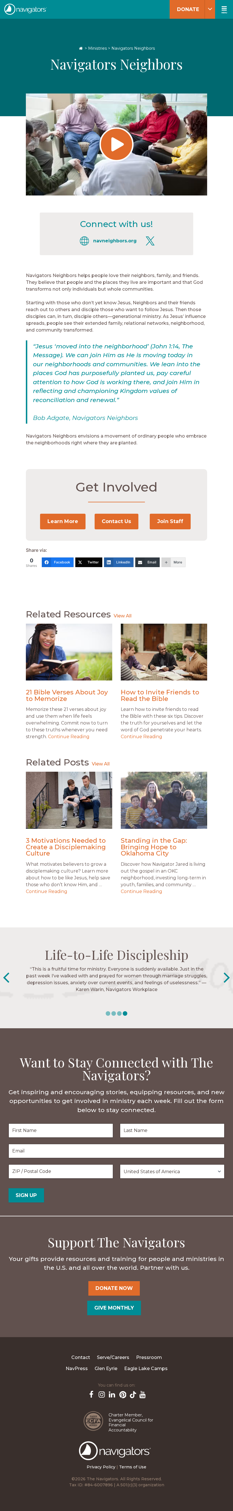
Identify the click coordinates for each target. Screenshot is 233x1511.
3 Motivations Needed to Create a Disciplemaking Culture (66, 846)
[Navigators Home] (116, 1455)
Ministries (97, 48)
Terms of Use (132, 1467)
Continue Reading (69, 736)
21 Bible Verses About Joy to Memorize (67, 695)
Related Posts (57, 762)
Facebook (90, 1394)
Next (227, 977)
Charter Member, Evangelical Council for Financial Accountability (131, 1422)
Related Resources (68, 614)
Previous (6, 977)
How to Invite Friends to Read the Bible (160, 695)
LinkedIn (111, 1394)
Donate (188, 9)
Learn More (62, 521)
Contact (80, 1357)
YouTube (142, 1394)
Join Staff (170, 521)
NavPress (77, 1368)
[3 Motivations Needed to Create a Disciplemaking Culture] (69, 800)
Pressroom (149, 1357)
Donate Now (114, 1288)
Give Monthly (114, 1308)
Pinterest (121, 1394)
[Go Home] (81, 48)
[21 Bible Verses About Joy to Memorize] (69, 652)
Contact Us (116, 521)
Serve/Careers (113, 1357)
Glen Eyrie (106, 1368)
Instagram (101, 1394)
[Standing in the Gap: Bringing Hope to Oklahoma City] (164, 800)
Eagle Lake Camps (146, 1368)
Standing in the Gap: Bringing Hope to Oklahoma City (154, 846)
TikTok (131, 1394)
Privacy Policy (101, 1467)
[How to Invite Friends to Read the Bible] (164, 652)
